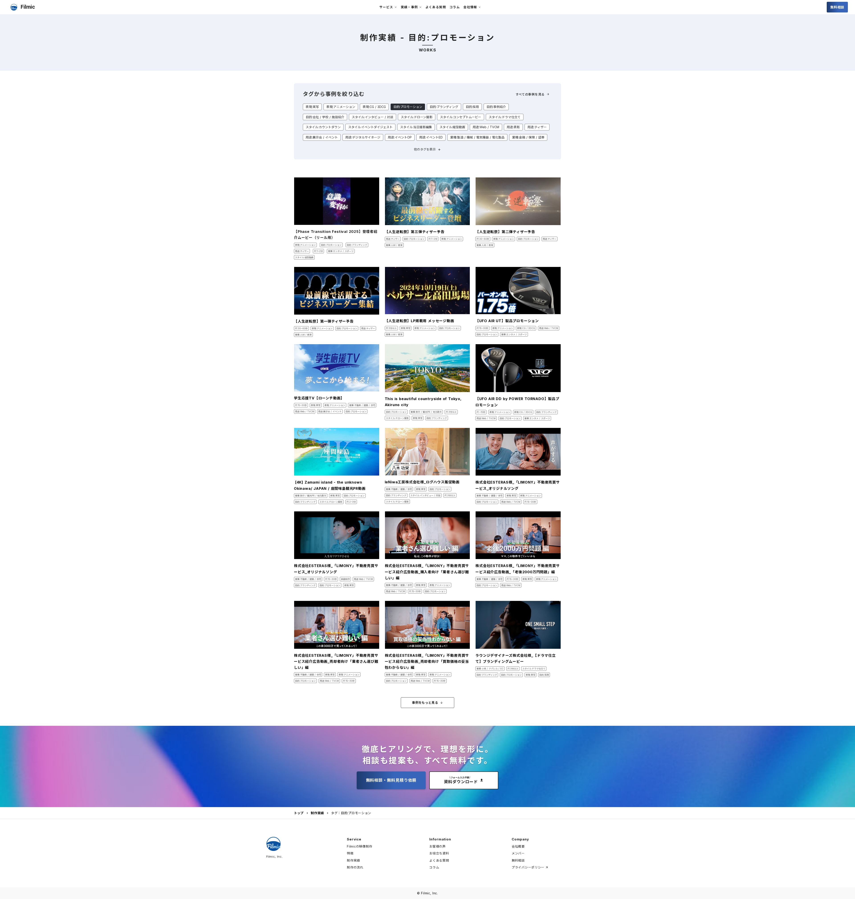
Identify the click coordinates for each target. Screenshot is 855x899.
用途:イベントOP (400, 137)
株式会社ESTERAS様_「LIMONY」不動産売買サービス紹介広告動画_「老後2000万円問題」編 (517, 568)
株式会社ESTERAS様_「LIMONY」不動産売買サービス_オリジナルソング (517, 485)
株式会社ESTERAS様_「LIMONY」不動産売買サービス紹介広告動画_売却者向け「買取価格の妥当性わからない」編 (427, 661)
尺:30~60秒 (482, 239)
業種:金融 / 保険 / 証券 (528, 137)
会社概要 (518, 846)
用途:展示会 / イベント (322, 137)
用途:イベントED (431, 137)
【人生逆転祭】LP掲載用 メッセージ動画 (419, 321)
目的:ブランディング (444, 107)
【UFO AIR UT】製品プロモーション (507, 321)
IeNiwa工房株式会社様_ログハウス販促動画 (422, 482)
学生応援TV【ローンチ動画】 (319, 398)
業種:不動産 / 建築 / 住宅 (362, 405)
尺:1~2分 (318, 251)
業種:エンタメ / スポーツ (341, 251)
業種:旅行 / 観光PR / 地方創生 (426, 412)
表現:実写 (312, 107)
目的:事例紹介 (496, 107)
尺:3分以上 (391, 328)
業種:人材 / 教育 (394, 245)
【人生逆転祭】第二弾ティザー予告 (505, 232)
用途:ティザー (537, 127)
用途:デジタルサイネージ (362, 137)
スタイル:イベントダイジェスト (370, 127)
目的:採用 (472, 107)
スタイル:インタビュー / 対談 (372, 117)
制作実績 (317, 813)
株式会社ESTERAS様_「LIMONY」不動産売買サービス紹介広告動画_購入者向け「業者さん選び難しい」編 (427, 571)
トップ (299, 813)
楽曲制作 (345, 579)
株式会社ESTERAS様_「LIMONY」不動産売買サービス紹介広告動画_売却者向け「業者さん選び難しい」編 (336, 661)
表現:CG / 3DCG (374, 107)
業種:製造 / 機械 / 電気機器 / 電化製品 (477, 137)
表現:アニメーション (340, 107)
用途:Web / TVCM (486, 127)
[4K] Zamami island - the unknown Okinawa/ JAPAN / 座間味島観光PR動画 (331, 485)
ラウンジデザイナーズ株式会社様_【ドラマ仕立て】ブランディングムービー (515, 658)
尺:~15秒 (480, 412)
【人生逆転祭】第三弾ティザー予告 (414, 232)
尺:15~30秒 (482, 328)
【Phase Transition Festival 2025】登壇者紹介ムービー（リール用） (335, 234)
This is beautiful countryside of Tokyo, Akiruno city (423, 402)
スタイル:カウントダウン (323, 127)
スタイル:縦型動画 (452, 127)
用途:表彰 (513, 127)
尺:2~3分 (351, 501)
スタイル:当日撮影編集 (416, 127)
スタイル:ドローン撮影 (416, 117)
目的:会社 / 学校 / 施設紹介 (325, 117)
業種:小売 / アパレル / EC (489, 668)
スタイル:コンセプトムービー (460, 117)
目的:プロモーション (407, 107)
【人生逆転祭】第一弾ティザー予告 (324, 321)
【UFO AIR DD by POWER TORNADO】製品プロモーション (517, 402)
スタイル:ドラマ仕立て (505, 117)
